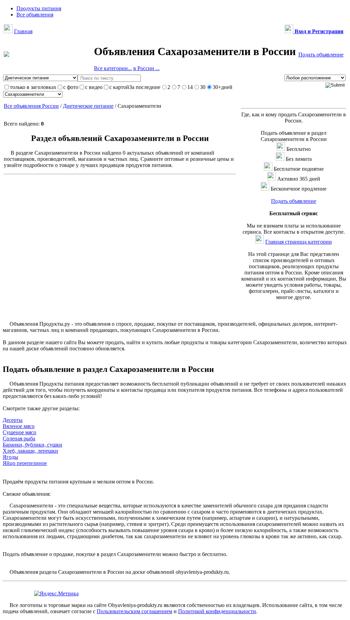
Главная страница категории (298, 242)
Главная (23, 31)
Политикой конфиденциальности (217, 611)
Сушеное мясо (19, 432)
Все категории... (113, 68)
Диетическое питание (88, 106)
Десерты (13, 420)
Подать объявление (321, 54)
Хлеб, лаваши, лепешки (30, 451)
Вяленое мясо (19, 426)
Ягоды (10, 457)
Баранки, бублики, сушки (32, 445)
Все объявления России (31, 106)
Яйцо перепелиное (25, 463)
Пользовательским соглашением (134, 611)
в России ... (146, 68)
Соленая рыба (19, 438)
